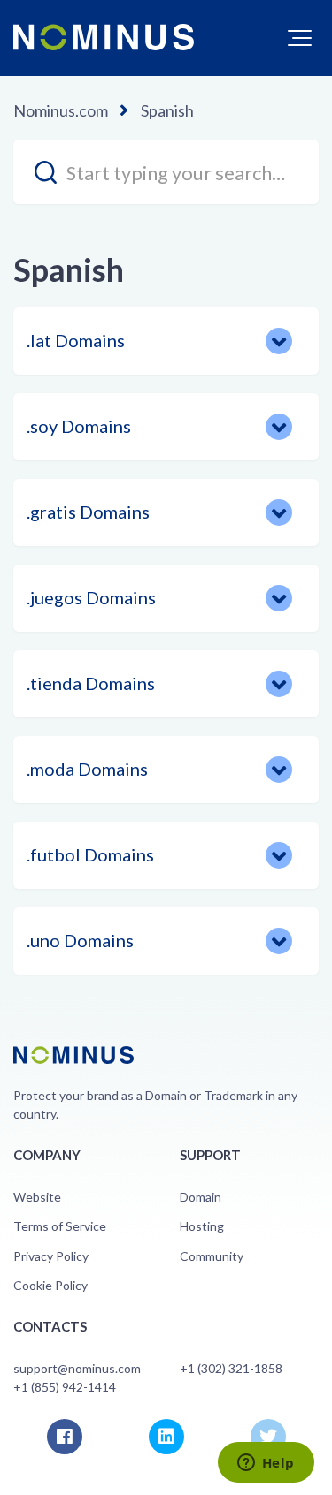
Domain (200, 1196)
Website (37, 1196)
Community (211, 1256)
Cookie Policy (50, 1285)
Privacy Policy (51, 1256)
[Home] (103, 37)
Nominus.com (60, 110)
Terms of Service (59, 1225)
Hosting (202, 1225)
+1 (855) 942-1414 (64, 1386)
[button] (300, 38)
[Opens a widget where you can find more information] (265, 1464)
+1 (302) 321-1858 (231, 1368)
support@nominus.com (77, 1368)
